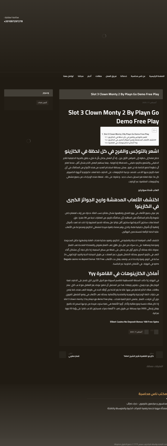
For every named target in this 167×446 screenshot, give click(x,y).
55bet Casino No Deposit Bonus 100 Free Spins (134, 322)
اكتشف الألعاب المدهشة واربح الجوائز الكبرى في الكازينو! (132, 140)
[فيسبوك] (11, 76)
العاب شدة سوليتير (148, 190)
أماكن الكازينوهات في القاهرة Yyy (123, 142)
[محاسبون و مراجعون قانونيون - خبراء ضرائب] (104, 36)
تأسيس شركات (42, 102)
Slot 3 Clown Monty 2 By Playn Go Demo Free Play (126, 134)
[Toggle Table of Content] (153, 130)
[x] (7, 76)
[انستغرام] (2, 76)
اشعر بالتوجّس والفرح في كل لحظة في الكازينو (127, 137)
